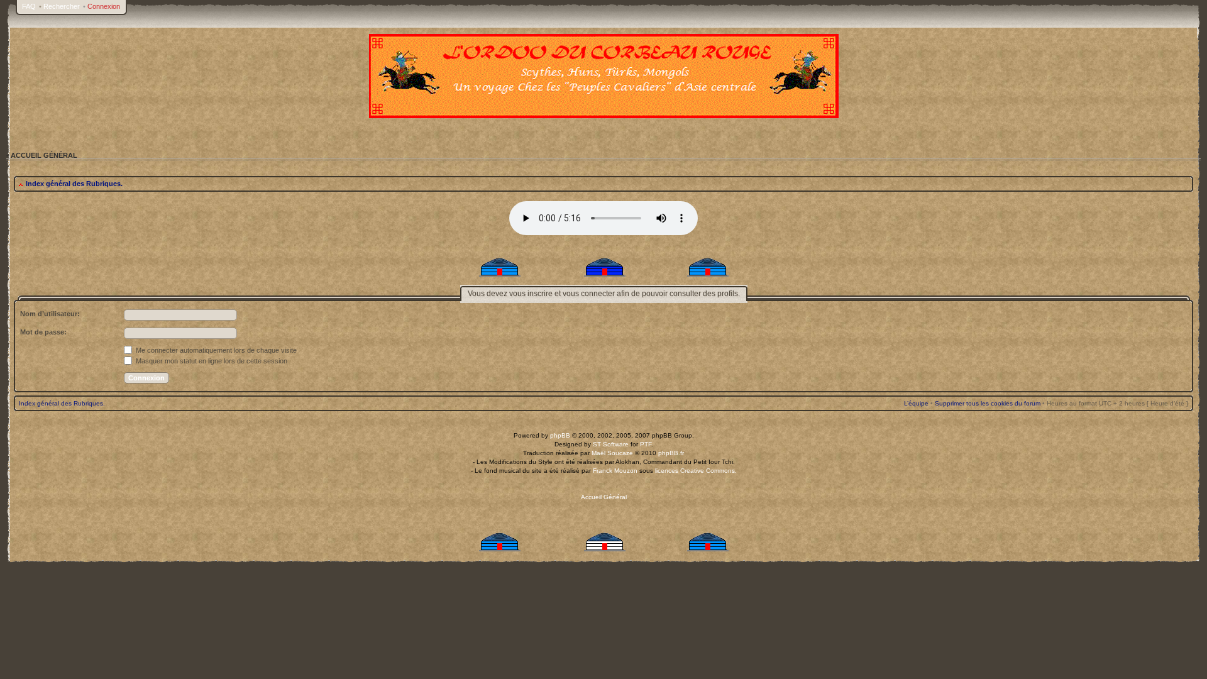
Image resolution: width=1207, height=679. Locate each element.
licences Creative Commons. (696, 470)
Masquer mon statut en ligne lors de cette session (210, 361)
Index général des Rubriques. (74, 183)
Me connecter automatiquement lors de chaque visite (215, 350)
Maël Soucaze (612, 453)
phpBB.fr (671, 453)
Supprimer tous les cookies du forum (987, 403)
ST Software (611, 444)
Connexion (103, 6)
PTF (645, 444)
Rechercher (61, 6)
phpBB (560, 435)
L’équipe (916, 403)
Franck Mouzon (615, 470)
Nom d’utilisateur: (50, 313)
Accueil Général (604, 497)
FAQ (29, 6)
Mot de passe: (43, 332)
